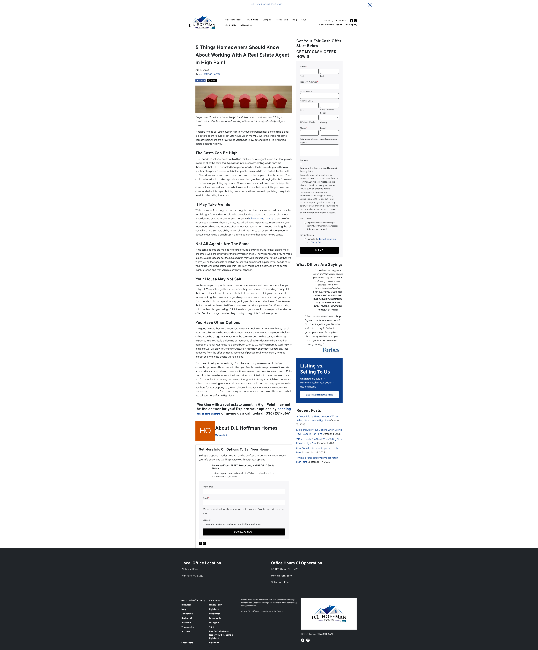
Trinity (212, 627)
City (302, 110)
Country (323, 122)
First (302, 76)
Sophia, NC (187, 618)
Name (303, 66)
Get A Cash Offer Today (330, 25)
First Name (208, 486)
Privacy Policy (317, 242)
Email (206, 498)
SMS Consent (306, 218)
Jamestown (187, 613)
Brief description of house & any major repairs (318, 141)
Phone (303, 128)
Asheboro (186, 622)
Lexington (214, 622)
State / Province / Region (327, 111)
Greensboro (187, 642)
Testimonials (282, 20)
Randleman (214, 613)
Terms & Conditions (327, 239)
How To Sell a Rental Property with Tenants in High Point (221, 635)
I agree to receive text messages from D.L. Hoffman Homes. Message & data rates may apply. (322, 225)
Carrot (280, 611)
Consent (206, 520)
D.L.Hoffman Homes (209, 73)
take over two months (261, 218)
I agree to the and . (321, 240)
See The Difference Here (319, 394)
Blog (295, 20)
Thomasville (187, 627)
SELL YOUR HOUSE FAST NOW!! (266, 4)
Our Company (350, 25)
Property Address (309, 81)
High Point (214, 609)
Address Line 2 (306, 101)
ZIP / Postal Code (307, 122)
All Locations (246, 25)
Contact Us (230, 25)
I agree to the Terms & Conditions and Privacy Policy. (318, 170)
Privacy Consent (307, 235)
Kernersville (215, 618)
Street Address (306, 91)
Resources (186, 604)
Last (322, 76)
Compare (267, 20)
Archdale (185, 631)
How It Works (252, 20)
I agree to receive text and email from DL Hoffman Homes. (233, 524)
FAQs (304, 20)
